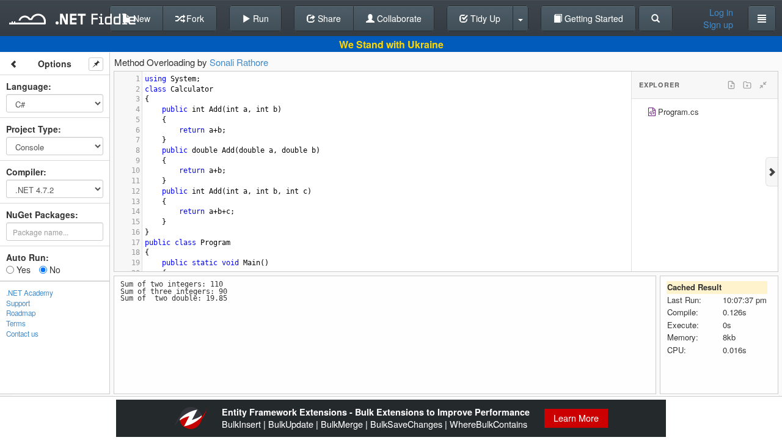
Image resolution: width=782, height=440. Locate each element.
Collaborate (398, 18)
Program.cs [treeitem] (678, 111)
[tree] (705, 113)
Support (18, 303)
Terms (16, 323)
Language (27, 86)
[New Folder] (747, 85)
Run (259, 18)
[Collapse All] (763, 85)
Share (328, 18)
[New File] (731, 85)
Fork (194, 18)
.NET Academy (29, 293)
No (53, 269)
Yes (22, 269)
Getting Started (592, 18)
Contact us (22, 334)
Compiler (24, 172)
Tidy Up (484, 18)
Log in (721, 12)
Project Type (32, 129)
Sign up (718, 24)
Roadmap (20, 313)
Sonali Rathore (239, 62)
